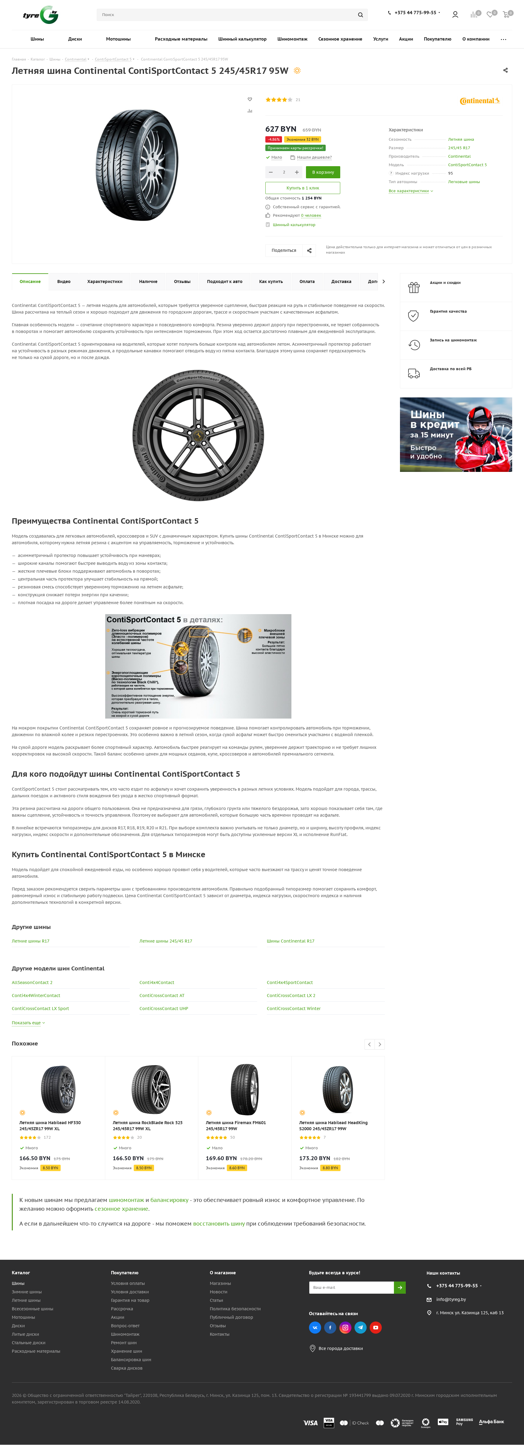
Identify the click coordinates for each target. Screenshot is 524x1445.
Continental (459, 156)
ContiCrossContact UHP (163, 1008)
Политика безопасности (235, 1309)
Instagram (345, 1328)
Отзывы (218, 1325)
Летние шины (26, 1300)
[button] (498, 1222)
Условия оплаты (128, 1283)
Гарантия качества (448, 311)
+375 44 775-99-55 (415, 12)
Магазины (220, 1283)
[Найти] (360, 15)
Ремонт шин (124, 1342)
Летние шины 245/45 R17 (165, 941)
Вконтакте (315, 1328)
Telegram (360, 1328)
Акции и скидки (445, 282)
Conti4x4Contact (156, 982)
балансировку (169, 1199)
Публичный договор (231, 1317)
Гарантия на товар (130, 1300)
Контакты (220, 1334)
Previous (370, 1044)
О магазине (223, 1272)
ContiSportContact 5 (467, 164)
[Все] (503, 39)
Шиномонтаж (125, 1334)
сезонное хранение (121, 1208)
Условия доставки (130, 1292)
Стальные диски (28, 1342)
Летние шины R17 (30, 941)
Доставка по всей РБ (451, 368)
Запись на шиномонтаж (453, 340)
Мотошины (23, 1317)
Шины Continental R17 (290, 941)
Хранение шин (126, 1351)
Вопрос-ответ (125, 1325)
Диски (18, 1325)
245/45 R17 (459, 147)
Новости (218, 1292)
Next (380, 1044)
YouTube (376, 1328)
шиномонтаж (126, 1199)
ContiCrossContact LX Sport (40, 1008)
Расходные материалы (36, 1351)
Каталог (21, 1272)
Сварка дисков (127, 1368)
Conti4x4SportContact (290, 982)
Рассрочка (122, 1309)
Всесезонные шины (32, 1309)
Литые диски (25, 1334)
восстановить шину (219, 1223)
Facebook (330, 1328)
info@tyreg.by (451, 1299)
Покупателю (125, 1272)
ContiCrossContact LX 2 (291, 995)
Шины (18, 1283)
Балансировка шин (131, 1359)
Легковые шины (464, 181)
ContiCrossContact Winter (294, 1008)
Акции (117, 1317)
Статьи (216, 1300)
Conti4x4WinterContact (36, 995)
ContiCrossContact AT (162, 995)
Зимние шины (27, 1292)
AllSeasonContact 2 (32, 982)
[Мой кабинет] (455, 15)
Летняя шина (461, 139)
